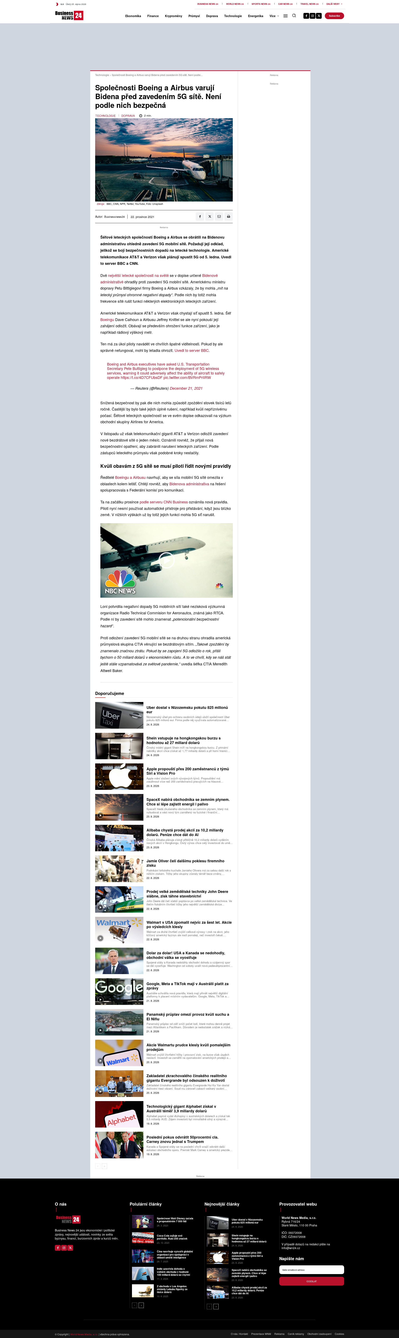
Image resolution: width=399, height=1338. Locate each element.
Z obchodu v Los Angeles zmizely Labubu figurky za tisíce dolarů (172, 1289)
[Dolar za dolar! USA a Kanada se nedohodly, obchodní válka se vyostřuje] (119, 961)
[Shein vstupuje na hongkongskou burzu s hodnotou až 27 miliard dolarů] (119, 746)
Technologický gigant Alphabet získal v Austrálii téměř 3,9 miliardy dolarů (181, 1109)
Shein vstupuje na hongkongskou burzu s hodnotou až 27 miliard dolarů (184, 740)
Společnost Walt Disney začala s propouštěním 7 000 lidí (175, 1219)
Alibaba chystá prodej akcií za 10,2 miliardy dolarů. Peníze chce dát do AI (185, 832)
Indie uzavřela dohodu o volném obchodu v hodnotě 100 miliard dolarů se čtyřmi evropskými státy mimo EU (173, 1273)
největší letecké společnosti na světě (139, 275)
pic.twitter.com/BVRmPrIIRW (187, 377)
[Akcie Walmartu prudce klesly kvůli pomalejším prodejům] (119, 1053)
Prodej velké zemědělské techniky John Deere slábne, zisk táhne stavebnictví (187, 894)
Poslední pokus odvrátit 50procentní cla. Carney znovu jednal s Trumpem (182, 1139)
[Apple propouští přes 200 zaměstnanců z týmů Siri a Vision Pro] (119, 776)
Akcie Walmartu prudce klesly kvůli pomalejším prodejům (188, 1047)
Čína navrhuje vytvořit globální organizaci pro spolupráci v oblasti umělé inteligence (175, 1254)
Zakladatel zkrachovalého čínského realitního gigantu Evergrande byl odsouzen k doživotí (187, 1078)
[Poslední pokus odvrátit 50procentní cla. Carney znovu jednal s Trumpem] (119, 1145)
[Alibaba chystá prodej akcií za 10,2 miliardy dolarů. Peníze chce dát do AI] (119, 838)
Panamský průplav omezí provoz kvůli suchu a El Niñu (188, 1017)
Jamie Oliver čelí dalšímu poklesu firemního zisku (185, 863)
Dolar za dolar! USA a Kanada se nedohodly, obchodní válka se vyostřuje (186, 955)
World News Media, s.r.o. (84, 1334)
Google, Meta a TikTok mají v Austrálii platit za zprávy (188, 986)
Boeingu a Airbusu (131, 477)
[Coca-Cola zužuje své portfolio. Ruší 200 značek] (143, 1238)
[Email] (219, 216)
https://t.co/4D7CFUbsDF (142, 377)
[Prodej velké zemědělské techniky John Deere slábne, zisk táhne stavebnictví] (119, 899)
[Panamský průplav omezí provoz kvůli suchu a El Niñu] (119, 1022)
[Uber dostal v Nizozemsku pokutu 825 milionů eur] (119, 715)
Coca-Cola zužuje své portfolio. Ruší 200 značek (172, 1237)
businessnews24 (114, 216)
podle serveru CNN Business (163, 501)
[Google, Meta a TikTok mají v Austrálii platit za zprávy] (119, 991)
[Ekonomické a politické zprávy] (62, 15)
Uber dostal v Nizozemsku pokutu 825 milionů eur (187, 710)
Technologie (102, 75)
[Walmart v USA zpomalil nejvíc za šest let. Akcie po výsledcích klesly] (119, 930)
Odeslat (312, 1281)
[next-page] (104, 1166)
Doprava (128, 115)
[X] (319, 16)
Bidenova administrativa (189, 483)
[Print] (228, 216)
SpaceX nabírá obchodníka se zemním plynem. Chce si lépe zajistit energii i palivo (188, 802)
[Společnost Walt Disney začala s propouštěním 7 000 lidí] (143, 1221)
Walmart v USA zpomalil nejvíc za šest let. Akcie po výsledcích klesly (189, 925)
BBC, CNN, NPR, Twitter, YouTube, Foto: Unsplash (135, 203)
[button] (294, 15)
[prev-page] (97, 1166)
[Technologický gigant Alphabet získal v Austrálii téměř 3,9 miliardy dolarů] (119, 1114)
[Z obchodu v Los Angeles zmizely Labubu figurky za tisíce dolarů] (143, 1290)
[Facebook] (306, 16)
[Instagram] (312, 16)
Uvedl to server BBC (191, 350)
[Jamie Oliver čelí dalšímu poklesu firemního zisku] (119, 868)
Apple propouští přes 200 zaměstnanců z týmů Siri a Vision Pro (188, 771)
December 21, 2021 (186, 388)
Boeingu (107, 319)
